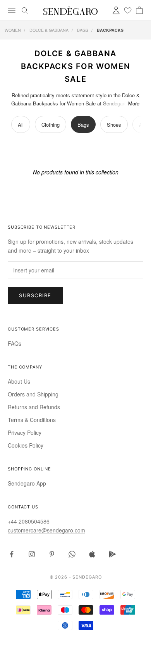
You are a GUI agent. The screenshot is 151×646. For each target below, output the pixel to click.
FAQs (14, 343)
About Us (19, 381)
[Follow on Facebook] (11, 554)
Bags (82, 30)
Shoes (114, 124)
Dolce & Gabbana (49, 30)
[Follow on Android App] (112, 554)
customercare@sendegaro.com (46, 530)
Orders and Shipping (33, 394)
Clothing (50, 124)
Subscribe (35, 295)
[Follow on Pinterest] (52, 554)
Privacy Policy (24, 432)
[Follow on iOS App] (92, 554)
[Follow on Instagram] (32, 554)
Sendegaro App (27, 483)
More (133, 103)
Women (13, 30)
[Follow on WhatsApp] (72, 554)
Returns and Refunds (34, 407)
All (21, 124)
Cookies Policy (25, 445)
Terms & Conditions (32, 420)
